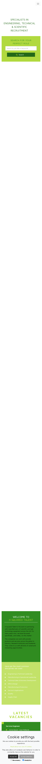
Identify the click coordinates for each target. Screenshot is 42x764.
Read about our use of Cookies (21, 746)
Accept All (13, 756)
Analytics (27, 760)
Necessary (16, 760)
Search (21, 55)
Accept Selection (26, 756)
